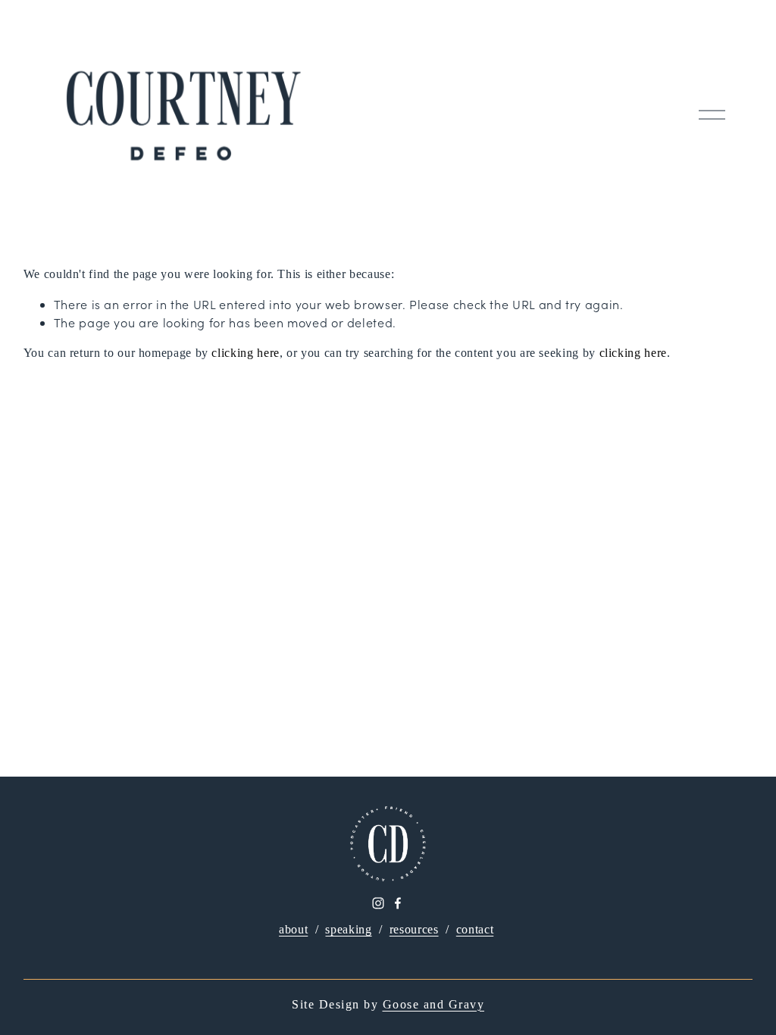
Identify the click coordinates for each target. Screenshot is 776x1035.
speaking (348, 929)
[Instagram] (378, 903)
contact (474, 929)
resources (414, 929)
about (293, 929)
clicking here (245, 352)
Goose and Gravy (434, 1004)
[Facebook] (398, 903)
